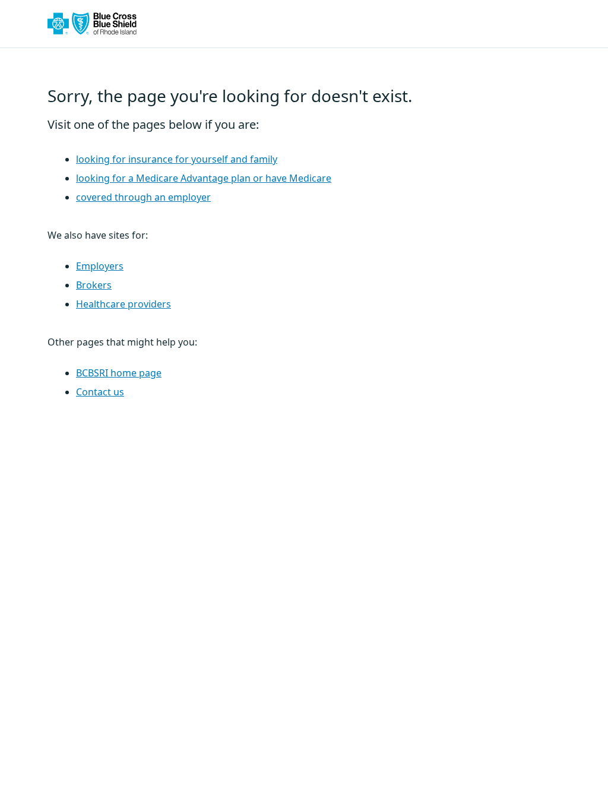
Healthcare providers (123, 304)
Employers (100, 266)
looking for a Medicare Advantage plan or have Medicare (203, 178)
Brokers (94, 285)
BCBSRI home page (119, 372)
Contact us (100, 391)
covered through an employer (143, 197)
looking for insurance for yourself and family (176, 159)
